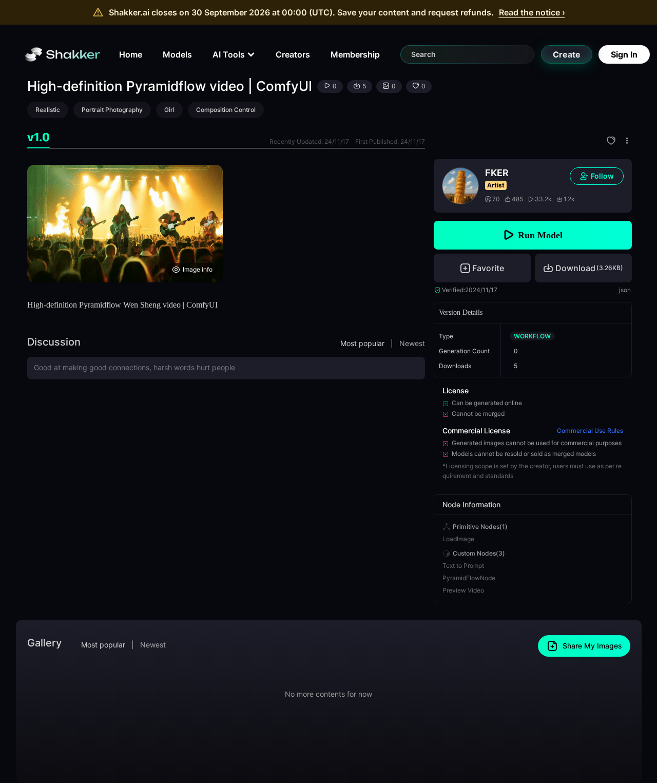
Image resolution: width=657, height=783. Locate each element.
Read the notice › (532, 12)
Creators (293, 54)
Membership (355, 54)
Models (177, 54)
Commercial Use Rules (590, 430)
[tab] (38, 137)
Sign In (624, 54)
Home (130, 54)
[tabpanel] (226, 223)
